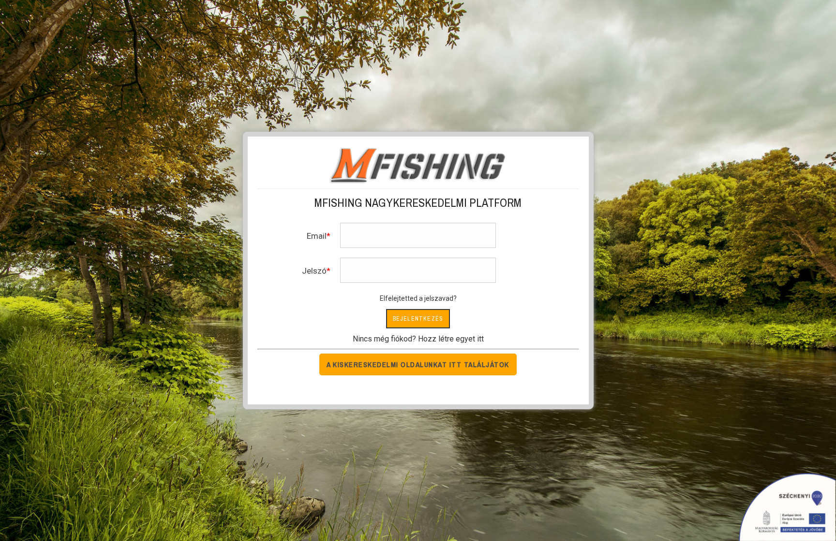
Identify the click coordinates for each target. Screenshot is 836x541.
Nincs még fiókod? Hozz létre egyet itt (418, 338)
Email (317, 236)
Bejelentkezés (418, 319)
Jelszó (314, 271)
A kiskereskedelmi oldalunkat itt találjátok (418, 364)
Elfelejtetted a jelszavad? (418, 298)
